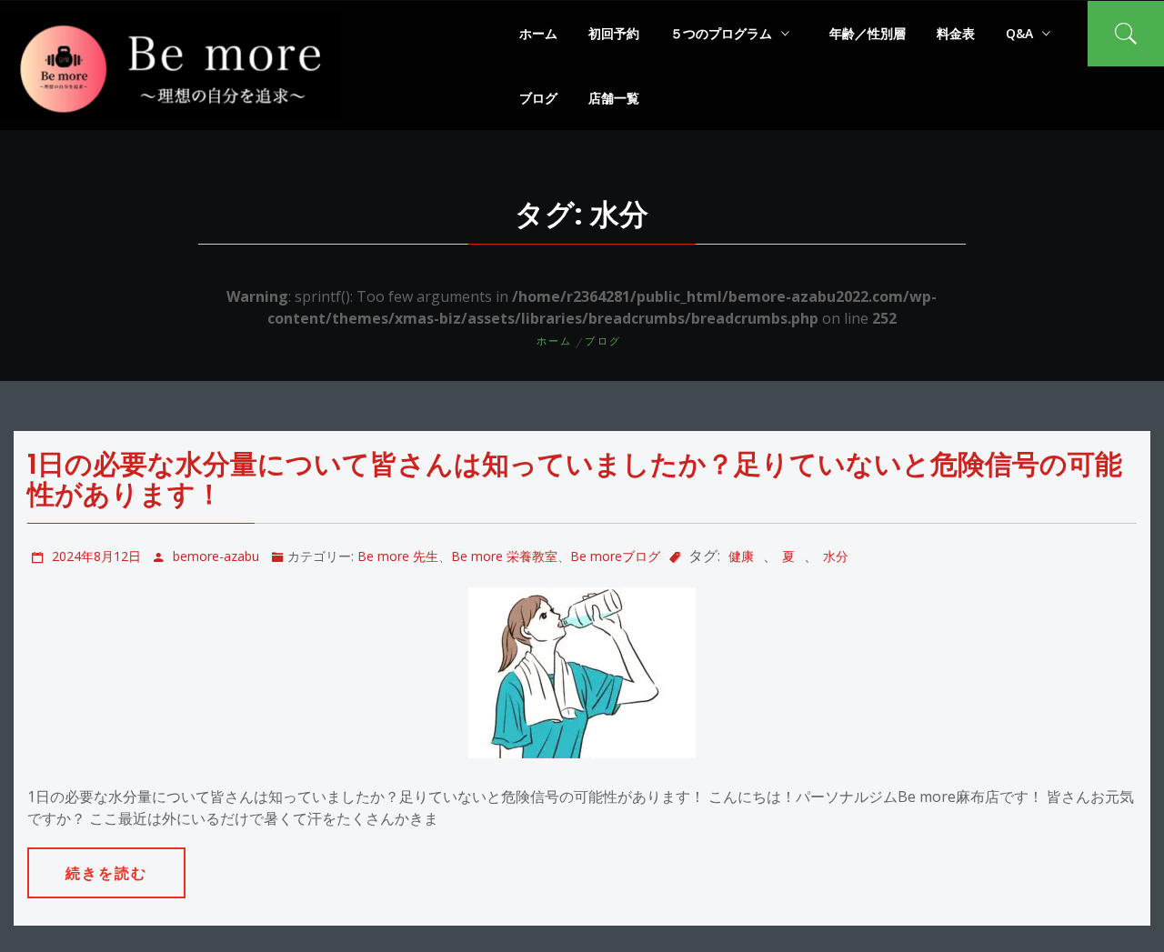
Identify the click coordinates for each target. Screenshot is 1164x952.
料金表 (956, 33)
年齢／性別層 (867, 33)
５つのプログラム (721, 33)
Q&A (1019, 33)
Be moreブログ (615, 556)
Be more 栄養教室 (504, 556)
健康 (741, 556)
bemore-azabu (216, 556)
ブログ (538, 97)
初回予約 (613, 33)
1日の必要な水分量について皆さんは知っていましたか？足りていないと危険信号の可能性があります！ (574, 479)
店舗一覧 (613, 97)
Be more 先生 (397, 556)
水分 (835, 556)
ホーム (538, 33)
